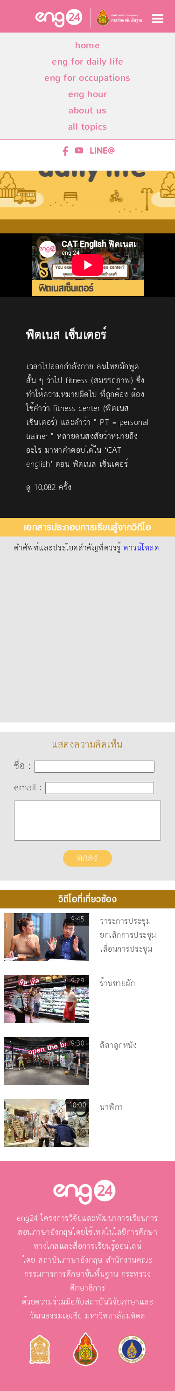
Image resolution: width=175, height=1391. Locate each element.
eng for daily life (87, 61)
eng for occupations (87, 78)
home (87, 45)
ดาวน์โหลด (141, 548)
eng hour (87, 94)
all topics (87, 126)
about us (87, 110)
